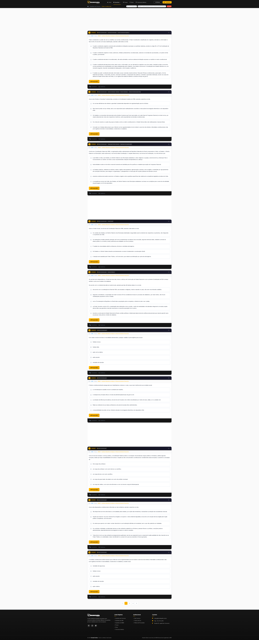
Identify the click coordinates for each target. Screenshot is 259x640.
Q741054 (93, 552)
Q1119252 (93, 221)
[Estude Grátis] (93, 2)
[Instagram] (92, 625)
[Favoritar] (168, 32)
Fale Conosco (137, 618)
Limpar (169, 6)
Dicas (116, 627)
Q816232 (93, 448)
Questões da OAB (119, 620)
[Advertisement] (129, 20)
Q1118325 (93, 272)
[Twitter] (95, 625)
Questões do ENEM (119, 622)
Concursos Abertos (119, 629)
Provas (116, 625)
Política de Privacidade (139, 622)
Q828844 (94, 330)
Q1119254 (94, 91)
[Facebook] (88, 625)
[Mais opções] (170, 32)
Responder (95, 81)
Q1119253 (93, 144)
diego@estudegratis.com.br (160, 618)
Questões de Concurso (95, 6)
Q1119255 (93, 32)
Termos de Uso (137, 620)
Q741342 (93, 499)
